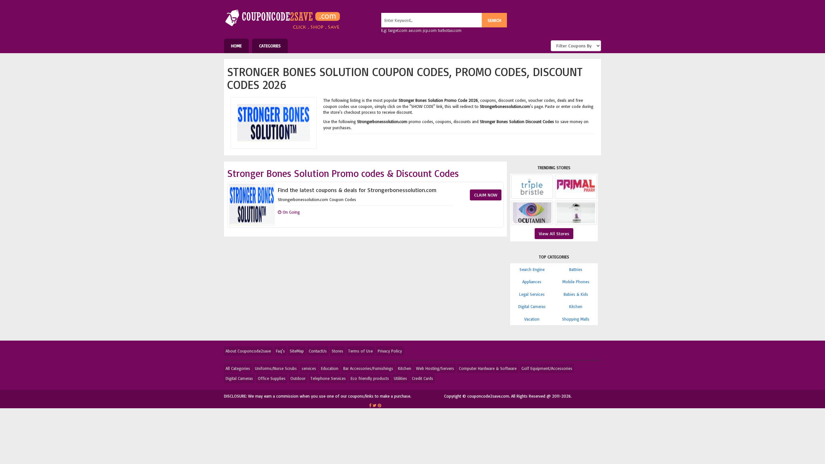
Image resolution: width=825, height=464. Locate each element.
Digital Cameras (532, 306)
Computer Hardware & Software (488, 368)
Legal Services (532, 294)
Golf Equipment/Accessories (546, 368)
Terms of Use (360, 350)
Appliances (531, 281)
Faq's (280, 350)
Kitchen (575, 306)
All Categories (238, 368)
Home (236, 45)
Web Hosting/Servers (435, 368)
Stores (337, 350)
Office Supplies (272, 378)
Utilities (400, 378)
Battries (575, 269)
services (309, 368)
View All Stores (554, 233)
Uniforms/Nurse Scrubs (276, 368)
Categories (270, 45)
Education (329, 368)
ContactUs (318, 350)
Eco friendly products (370, 378)
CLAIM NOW (485, 195)
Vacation (531, 319)
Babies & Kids (576, 294)
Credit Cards (422, 378)
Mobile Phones (575, 281)
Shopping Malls (575, 319)
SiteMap (297, 350)
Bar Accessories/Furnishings (368, 368)
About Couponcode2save (248, 350)
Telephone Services (328, 378)
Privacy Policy (390, 350)
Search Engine (532, 269)
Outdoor (298, 378)
